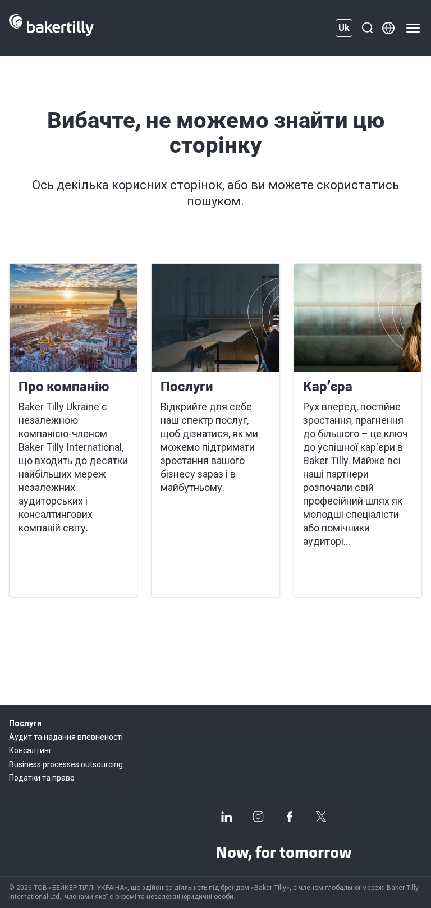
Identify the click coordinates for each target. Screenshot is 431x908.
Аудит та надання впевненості (66, 736)
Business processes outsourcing (66, 764)
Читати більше (58, 574)
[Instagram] (258, 816)
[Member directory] (388, 28)
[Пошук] (367, 28)
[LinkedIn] (227, 816)
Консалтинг (30, 750)
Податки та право (42, 777)
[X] (321, 816)
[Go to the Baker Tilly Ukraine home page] (51, 28)
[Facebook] (289, 816)
